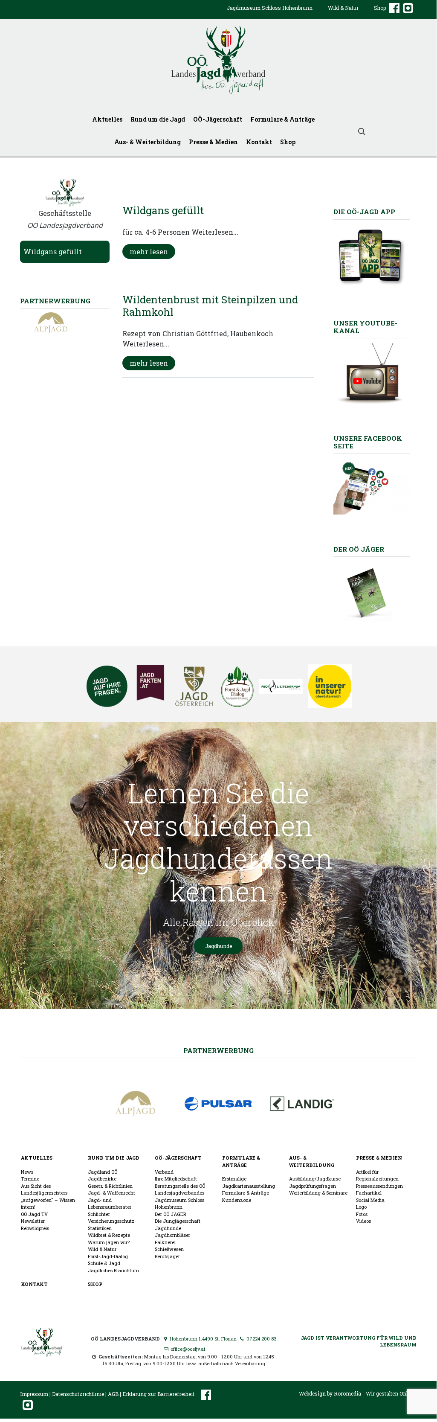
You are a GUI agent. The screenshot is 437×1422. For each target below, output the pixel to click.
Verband (164, 1172)
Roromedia (347, 1393)
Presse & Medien (213, 142)
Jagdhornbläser (172, 1235)
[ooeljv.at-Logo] (218, 60)
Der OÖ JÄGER (170, 1214)
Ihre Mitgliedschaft (176, 1178)
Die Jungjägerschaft (177, 1221)
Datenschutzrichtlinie (78, 1393)
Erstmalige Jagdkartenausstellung (248, 1182)
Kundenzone (236, 1200)
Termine (30, 1178)
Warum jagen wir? (109, 1242)
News (27, 1172)
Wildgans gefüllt (52, 251)
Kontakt (259, 142)
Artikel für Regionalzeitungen (377, 1175)
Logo (361, 1207)
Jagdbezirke (102, 1178)
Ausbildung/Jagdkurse (315, 1178)
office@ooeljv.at (187, 1349)
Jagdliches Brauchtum (113, 1270)
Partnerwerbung (218, 1050)
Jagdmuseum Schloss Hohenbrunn (270, 7)
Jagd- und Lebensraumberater (109, 1203)
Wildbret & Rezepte (109, 1235)
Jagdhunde (218, 945)
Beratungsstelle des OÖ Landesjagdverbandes (180, 1189)
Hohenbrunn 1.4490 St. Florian (202, 1338)
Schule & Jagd (104, 1263)
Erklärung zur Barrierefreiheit (158, 1393)
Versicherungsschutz (111, 1221)
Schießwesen (169, 1249)
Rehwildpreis (35, 1228)
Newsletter (33, 1221)
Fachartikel (369, 1192)
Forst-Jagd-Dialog (108, 1256)
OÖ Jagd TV (34, 1214)
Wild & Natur (343, 7)
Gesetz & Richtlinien (110, 1186)
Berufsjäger (167, 1256)
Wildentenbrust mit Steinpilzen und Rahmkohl (210, 306)
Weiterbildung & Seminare (318, 1192)
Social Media (370, 1200)
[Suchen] (362, 130)
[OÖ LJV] (41, 1341)
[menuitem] (269, 14)
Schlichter (99, 1214)
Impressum (34, 1393)
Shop (380, 7)
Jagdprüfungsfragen (312, 1186)
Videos (363, 1221)
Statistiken (100, 1228)
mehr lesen (149, 251)
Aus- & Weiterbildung (147, 142)
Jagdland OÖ (102, 1172)
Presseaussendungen (379, 1186)
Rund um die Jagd (157, 119)
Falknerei (165, 1242)
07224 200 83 (261, 1338)
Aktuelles (107, 119)
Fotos (362, 1214)
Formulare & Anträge (282, 119)
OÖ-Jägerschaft (217, 119)
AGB (113, 1393)
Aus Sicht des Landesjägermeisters (44, 1189)
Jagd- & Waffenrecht (111, 1192)
